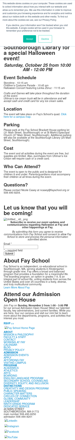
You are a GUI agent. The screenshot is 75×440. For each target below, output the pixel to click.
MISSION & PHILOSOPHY (19, 334)
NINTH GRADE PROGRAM (19, 404)
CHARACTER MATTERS (18, 393)
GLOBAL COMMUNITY (17, 398)
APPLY (7, 357)
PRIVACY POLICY (14, 350)
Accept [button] (29, 38)
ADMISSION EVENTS (16, 355)
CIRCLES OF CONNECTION (20, 396)
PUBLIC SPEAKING (15, 391)
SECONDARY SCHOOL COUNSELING (26, 380)
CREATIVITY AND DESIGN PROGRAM (26, 388)
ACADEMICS (11, 368)
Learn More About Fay (17, 287)
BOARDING (10, 375)
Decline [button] (45, 38)
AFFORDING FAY (14, 360)
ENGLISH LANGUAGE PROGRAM (23, 378)
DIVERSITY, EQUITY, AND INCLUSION (26, 383)
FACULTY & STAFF (15, 337)
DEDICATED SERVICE (16, 406)
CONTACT (10, 339)
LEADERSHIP (11, 401)
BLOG (7, 347)
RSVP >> (9, 323)
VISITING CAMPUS (15, 362)
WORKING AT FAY (14, 342)
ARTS (7, 373)
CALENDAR (10, 344)
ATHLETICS (10, 370)
